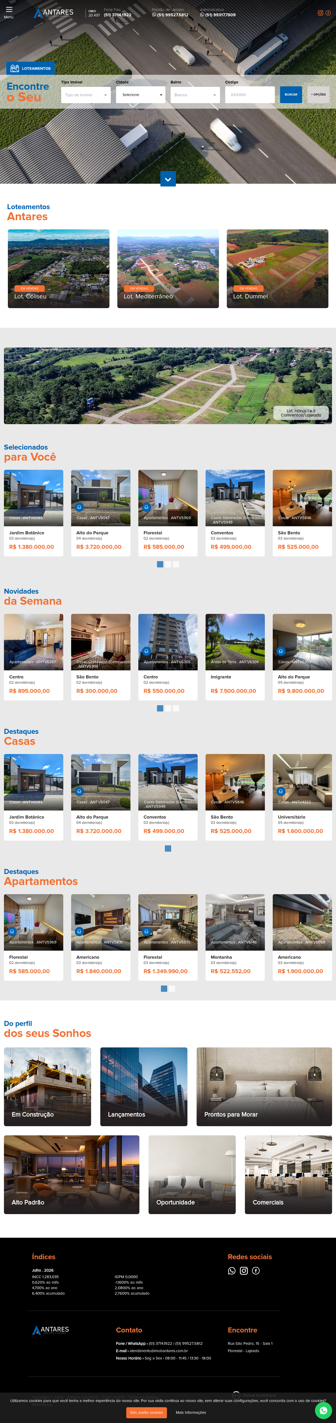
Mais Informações (191, 1413)
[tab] (160, 564)
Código (231, 82)
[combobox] (84, 95)
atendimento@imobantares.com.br (159, 1351)
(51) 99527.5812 (189, 1344)
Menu (8, 17)
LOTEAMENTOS (36, 68)
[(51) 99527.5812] (323, 1410)
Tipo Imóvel (71, 82)
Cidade (122, 82)
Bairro (176, 82)
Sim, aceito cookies (146, 1413)
